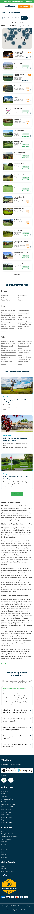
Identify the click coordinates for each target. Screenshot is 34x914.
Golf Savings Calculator (7, 817)
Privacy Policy (11, 910)
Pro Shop (3, 852)
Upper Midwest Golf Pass (8, 807)
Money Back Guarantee (7, 834)
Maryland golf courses (8, 317)
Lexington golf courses (25, 341)
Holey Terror (7, 435)
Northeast (21, 298)
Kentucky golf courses (8, 315)
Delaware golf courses (8, 310)
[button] (21, 38)
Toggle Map (23, 22)
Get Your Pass (24, 6)
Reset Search (30, 22)
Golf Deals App (5, 814)
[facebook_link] (4, 780)
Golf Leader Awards (6, 822)
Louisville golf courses (24, 343)
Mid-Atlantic (5, 295)
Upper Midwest (6, 300)
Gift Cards (4, 844)
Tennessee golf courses (25, 322)
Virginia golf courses (24, 324)
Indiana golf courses (7, 313)
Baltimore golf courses (8, 343)
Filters (2, 23)
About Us (3, 831)
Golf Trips (4, 857)
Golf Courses (4, 791)
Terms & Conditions (21, 910)
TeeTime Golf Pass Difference (9, 836)
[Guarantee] (17, 886)
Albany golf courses (7, 341)
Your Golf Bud (7, 397)
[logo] (17, 761)
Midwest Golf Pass (6, 801)
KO (7, 875)
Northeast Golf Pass (6, 809)
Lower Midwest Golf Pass (8, 804)
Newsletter (4, 849)
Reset (30, 18)
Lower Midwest (22, 295)
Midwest (4, 298)
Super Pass (4, 796)
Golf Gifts (4, 841)
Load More (17, 274)
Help (2, 866)
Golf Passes (4, 794)
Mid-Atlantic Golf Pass (7, 799)
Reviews (3, 854)
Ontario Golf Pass (6, 812)
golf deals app (16, 702)
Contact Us (4, 868)
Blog (2, 820)
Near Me (14, 22)
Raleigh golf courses (24, 359)
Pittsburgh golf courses (25, 357)
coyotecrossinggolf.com (9, 486)
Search (24, 18)
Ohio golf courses (23, 310)
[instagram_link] (11, 780)
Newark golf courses (24, 350)
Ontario (20, 300)
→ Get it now (28, 1)
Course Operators (6, 839)
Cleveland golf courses (8, 352)
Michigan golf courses (8, 319)
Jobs (2, 847)
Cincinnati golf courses (8, 350)
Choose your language (7, 871)
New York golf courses (8, 326)
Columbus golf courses (8, 355)
